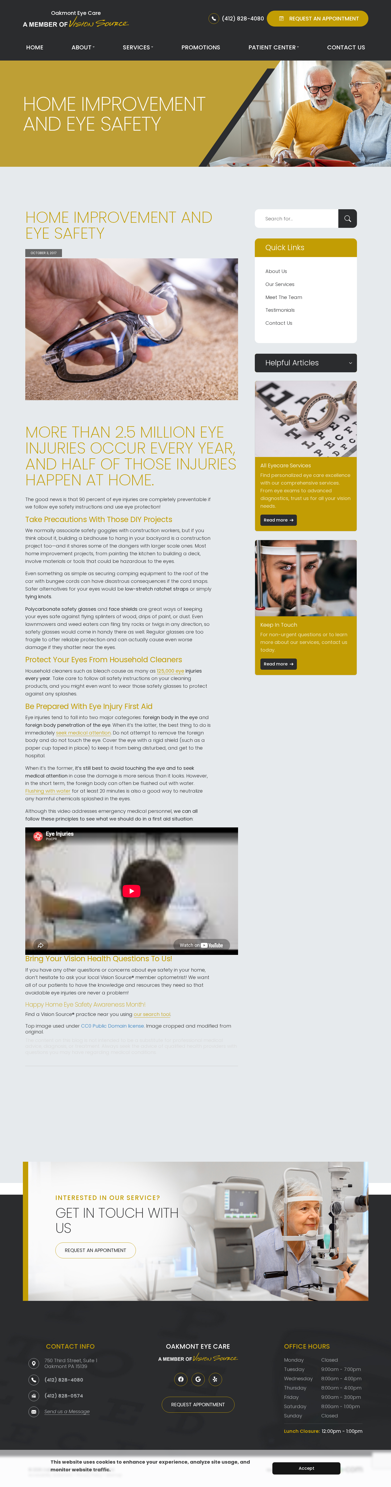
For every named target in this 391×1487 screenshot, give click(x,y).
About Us (276, 271)
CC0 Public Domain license (112, 1026)
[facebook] (181, 1379)
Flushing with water (47, 791)
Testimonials (280, 310)
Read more (276, 520)
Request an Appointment (95, 1250)
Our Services (279, 284)
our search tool (152, 1014)
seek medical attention (83, 732)
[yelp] (215, 1379)
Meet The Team (283, 297)
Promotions (200, 47)
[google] (198, 1379)
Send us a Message (67, 1412)
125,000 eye (170, 671)
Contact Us (346, 47)
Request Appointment (198, 1404)
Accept (306, 1468)
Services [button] (136, 47)
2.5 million (155, 432)
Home (34, 47)
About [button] (81, 47)
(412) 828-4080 (63, 1380)
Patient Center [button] (272, 47)
